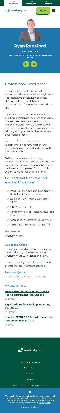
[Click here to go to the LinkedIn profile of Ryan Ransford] (26, 64)
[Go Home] (16, 10)
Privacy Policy (45, 403)
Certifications (30, 373)
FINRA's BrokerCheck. (34, 266)
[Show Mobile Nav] (53, 10)
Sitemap (30, 379)
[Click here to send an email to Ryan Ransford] (34, 64)
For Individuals (13, 3)
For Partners (48, 3)
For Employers (31, 3)
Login (42, 10)
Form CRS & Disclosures (30, 362)
